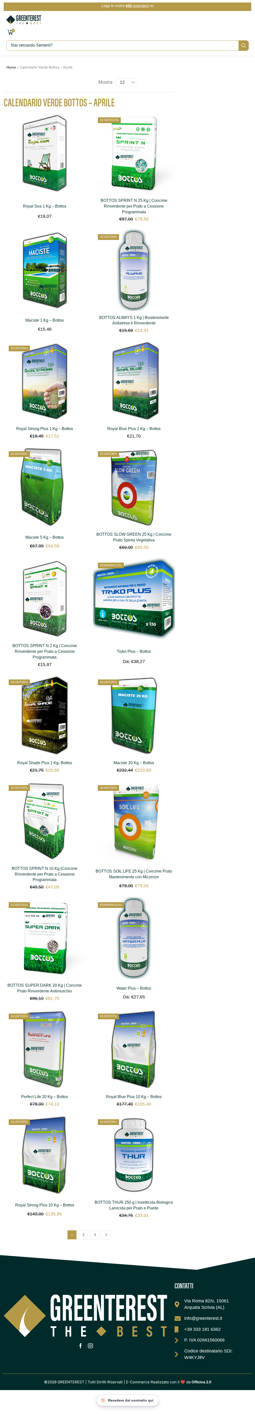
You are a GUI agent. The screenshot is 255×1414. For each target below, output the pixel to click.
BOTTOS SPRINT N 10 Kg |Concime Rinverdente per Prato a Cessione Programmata (44, 874)
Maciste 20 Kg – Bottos (134, 763)
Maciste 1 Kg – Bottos (44, 320)
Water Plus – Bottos (134, 988)
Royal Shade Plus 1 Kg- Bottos (44, 763)
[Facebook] (80, 1345)
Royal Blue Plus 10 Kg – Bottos (134, 1097)
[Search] (244, 46)
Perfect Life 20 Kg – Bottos (44, 1097)
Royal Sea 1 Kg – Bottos (44, 206)
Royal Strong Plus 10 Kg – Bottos (44, 1205)
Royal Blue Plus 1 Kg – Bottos (134, 429)
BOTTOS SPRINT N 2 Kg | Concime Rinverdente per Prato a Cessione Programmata (44, 651)
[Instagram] (90, 1345)
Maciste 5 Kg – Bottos (44, 537)
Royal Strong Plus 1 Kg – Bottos (44, 429)
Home (11, 67)
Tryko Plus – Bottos (134, 651)
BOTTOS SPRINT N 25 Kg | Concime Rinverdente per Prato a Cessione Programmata (134, 206)
